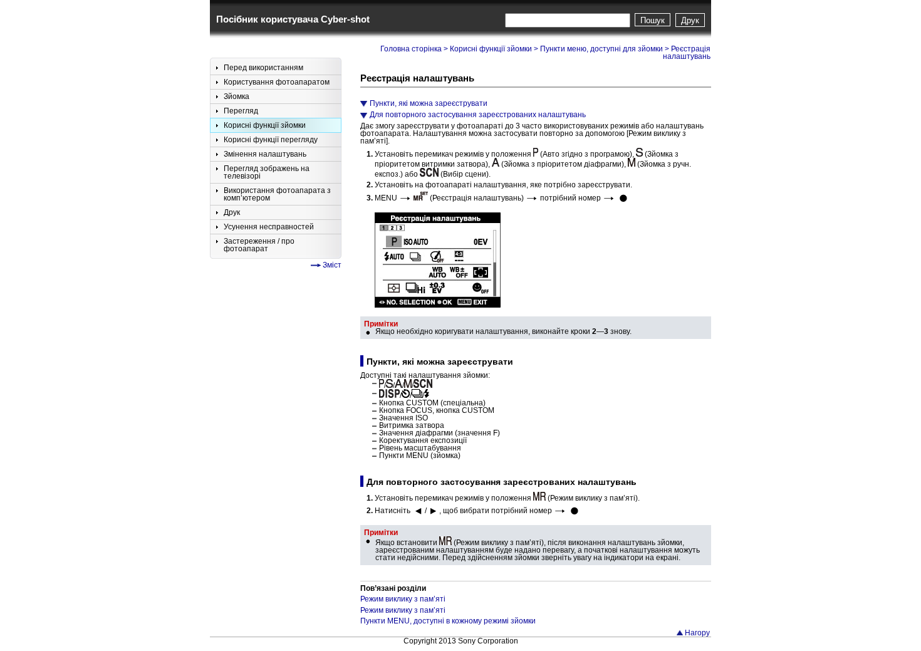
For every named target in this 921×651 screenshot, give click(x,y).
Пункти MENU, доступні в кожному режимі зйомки (448, 621)
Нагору (697, 633)
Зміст (332, 265)
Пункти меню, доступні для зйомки (601, 49)
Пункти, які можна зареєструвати (428, 103)
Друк (690, 20)
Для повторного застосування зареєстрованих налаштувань (478, 114)
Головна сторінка (411, 49)
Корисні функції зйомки (491, 49)
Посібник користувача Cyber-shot (293, 19)
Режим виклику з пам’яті (402, 599)
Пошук (652, 20)
